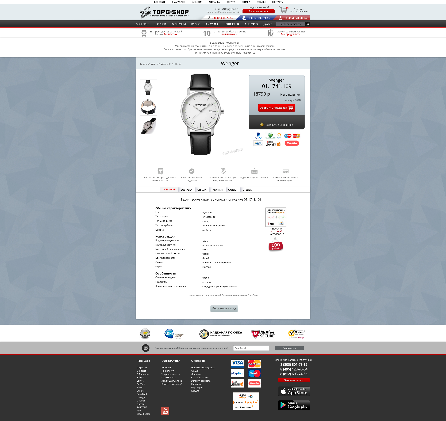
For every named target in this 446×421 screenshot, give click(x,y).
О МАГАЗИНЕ (178, 2)
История (166, 367)
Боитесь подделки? (172, 384)
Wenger (155, 63)
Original (141, 400)
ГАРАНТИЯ (196, 2)
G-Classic (141, 370)
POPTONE (142, 407)
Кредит (195, 390)
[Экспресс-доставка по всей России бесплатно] (144, 37)
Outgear (141, 403)
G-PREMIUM (179, 24)
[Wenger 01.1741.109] (148, 94)
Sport (140, 410)
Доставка (196, 374)
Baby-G (140, 377)
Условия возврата (200, 380)
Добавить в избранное (279, 124)
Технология (168, 370)
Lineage (141, 397)
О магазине (198, 360)
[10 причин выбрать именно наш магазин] (207, 37)
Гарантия (196, 384)
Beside (140, 390)
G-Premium (143, 374)
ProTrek (141, 384)
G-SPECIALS (142, 24)
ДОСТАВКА (214, 2)
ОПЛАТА (230, 2)
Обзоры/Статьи (171, 360)
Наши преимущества (202, 367)
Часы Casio (143, 360)
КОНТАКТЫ (277, 2)
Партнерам (197, 387)
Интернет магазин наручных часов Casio (164, 12)
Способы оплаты (200, 377)
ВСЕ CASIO (159, 2)
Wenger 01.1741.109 (171, 63)
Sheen (140, 387)
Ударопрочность (171, 374)
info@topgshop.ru (228, 9)
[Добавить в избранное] (261, 124)
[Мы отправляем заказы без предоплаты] (271, 36)
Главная (144, 63)
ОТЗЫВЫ (261, 2)
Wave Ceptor (143, 413)
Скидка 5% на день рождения (254, 177)
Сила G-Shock (169, 377)
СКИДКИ (246, 2)
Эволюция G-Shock (172, 380)
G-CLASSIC (161, 24)
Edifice (140, 380)
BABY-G (195, 24)
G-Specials (142, 367)
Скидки (195, 370)
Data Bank (142, 394)
